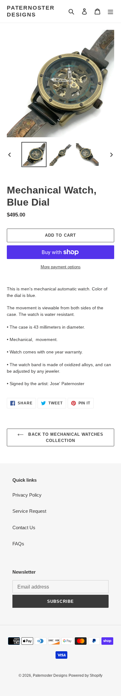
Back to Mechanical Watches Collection (65, 437)
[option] (34, 154)
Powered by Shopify (85, 675)
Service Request (29, 511)
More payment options (61, 267)
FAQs (18, 543)
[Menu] (110, 11)
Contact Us (23, 527)
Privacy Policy (27, 495)
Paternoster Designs (31, 11)
